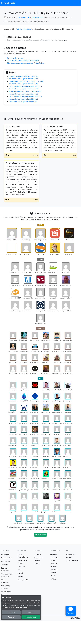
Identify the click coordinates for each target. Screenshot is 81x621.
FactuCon (37, 564)
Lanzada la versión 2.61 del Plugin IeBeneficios (26, 81)
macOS (20, 573)
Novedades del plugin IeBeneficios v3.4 (23, 79)
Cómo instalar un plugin (15, 58)
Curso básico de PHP (53, 126)
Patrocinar (42, 534)
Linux (19, 570)
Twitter (52, 575)
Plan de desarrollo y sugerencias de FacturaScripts (25, 63)
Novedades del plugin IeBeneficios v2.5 (23, 84)
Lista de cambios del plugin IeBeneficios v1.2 (25, 96)
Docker (20, 576)
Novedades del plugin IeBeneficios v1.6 (23, 89)
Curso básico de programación (20, 163)
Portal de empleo (72, 560)
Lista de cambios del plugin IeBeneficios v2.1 (25, 86)
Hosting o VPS (23, 580)
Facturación (5, 554)
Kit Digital (37, 554)
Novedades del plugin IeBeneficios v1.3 (23, 94)
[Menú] (77, 3)
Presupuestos (6, 558)
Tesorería (4, 564)
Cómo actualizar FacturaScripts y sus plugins (23, 60)
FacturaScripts (8, 2)
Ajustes (31, 612)
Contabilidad (5, 561)
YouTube (53, 579)
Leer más (11, 612)
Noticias (23, 17)
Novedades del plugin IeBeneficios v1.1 (23, 99)
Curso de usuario (13, 126)
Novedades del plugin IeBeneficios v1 (23, 101)
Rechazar (11, 617)
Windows (21, 566)
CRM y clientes (6, 592)
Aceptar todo (31, 617)
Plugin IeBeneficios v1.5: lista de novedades (25, 91)
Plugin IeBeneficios (36, 17)
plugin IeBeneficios (24, 29)
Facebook (53, 554)
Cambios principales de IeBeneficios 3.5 (23, 76)
